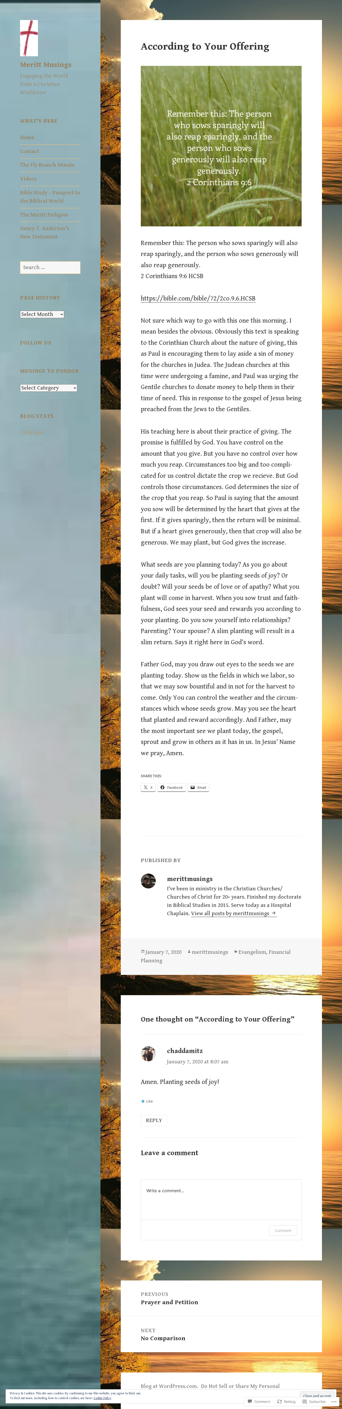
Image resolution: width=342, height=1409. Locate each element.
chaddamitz (185, 1051)
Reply (154, 1120)
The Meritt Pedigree (44, 215)
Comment (283, 1230)
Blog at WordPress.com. (169, 1386)
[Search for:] (50, 267)
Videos (28, 179)
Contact (29, 151)
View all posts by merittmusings (231, 913)
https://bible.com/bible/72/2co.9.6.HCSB (198, 298)
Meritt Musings (46, 65)
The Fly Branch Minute (47, 165)
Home (27, 137)
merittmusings (210, 952)
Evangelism (252, 952)
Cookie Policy (102, 1398)
